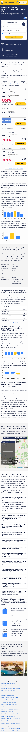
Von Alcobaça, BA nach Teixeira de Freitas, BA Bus (11, 729)
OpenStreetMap (20, 468)
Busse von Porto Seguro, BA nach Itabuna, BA (11, 710)
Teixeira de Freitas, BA (21, 438)
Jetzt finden (20, 104)
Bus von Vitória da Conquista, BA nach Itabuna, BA (12, 724)
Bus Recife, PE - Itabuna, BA (7, 712)
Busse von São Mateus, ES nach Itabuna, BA (10, 719)
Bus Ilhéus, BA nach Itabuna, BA (8, 694)
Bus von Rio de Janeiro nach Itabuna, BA (9, 715)
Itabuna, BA (8, 438)
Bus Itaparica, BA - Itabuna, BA (7, 696)
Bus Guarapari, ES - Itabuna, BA (8, 691)
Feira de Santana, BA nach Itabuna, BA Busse (10, 689)
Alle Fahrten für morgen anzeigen (14, 168)
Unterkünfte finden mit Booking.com (12, 34)
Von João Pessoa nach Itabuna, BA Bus (9, 698)
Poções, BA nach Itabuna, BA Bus (8, 708)
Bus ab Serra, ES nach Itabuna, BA (8, 722)
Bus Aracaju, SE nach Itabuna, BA (8, 684)
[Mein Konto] (16, 2)
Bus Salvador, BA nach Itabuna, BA (8, 717)
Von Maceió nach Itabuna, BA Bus (8, 703)
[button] (17, 442)
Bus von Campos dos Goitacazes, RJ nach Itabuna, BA (12, 687)
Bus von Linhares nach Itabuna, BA (8, 701)
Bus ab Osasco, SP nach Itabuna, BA (9, 705)
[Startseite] (7, 2)
